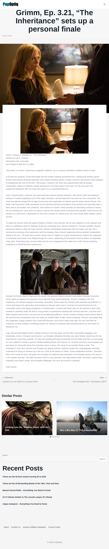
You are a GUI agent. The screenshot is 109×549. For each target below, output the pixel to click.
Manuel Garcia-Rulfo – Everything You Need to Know (27, 490)
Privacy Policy (54, 527)
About (6, 527)
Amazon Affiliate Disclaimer (34, 527)
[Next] (103, 418)
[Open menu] (104, 4)
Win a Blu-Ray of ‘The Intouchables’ (79, 430)
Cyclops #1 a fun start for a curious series (20, 380)
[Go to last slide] (5, 418)
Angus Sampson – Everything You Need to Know (25, 504)
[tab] (50, 436)
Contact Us (15, 527)
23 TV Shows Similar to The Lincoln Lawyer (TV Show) (27, 497)
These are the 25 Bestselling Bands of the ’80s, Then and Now (31, 483)
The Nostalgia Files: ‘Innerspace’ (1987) (89, 380)
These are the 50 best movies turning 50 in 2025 (24, 477)
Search (5, 455)
